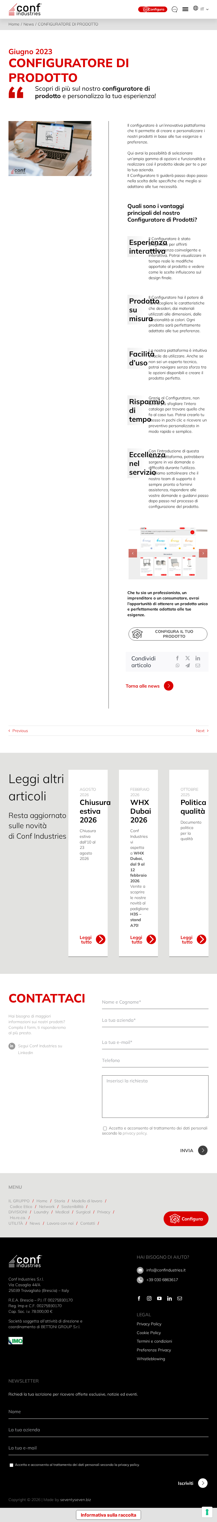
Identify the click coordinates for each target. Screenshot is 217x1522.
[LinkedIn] (198, 658)
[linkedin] (169, 1298)
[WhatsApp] (178, 665)
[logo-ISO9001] (15, 1338)
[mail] (179, 1298)
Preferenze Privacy (154, 1350)
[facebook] (139, 1298)
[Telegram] (188, 665)
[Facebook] (177, 658)
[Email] (198, 665)
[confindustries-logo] (25, 4)
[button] (133, 553)
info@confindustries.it (166, 1270)
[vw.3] (168, 553)
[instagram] (149, 1298)
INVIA (186, 1150)
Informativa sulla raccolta (108, 1515)
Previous (20, 730)
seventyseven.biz (75, 1499)
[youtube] (159, 1298)
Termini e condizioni (154, 1341)
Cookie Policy (149, 1332)
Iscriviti (185, 1483)
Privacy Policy (149, 1323)
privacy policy (134, 1133)
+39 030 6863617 (162, 1279)
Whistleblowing (151, 1358)
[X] (188, 658)
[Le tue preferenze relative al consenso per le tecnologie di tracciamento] (207, 1512)
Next (200, 730)
